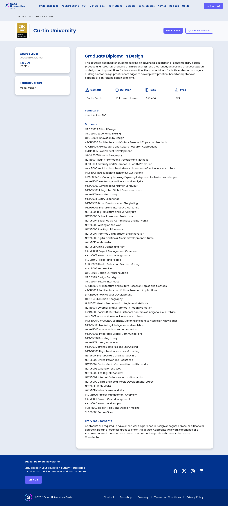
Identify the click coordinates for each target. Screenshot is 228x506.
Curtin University (35, 16)
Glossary (143, 497)
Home (21, 16)
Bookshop (126, 497)
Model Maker (28, 88)
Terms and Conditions (167, 497)
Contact (109, 497)
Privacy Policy (195, 497)
